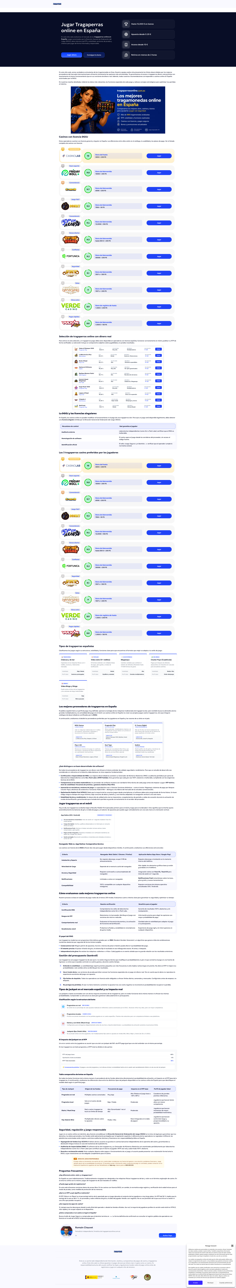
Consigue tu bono (94, 55)
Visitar (158, 349)
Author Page (167, 1235)
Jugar (159, 156)
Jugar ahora (71, 55)
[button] (232, 1246)
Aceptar (195, 1282)
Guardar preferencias (225, 1282)
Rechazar (210, 1282)
